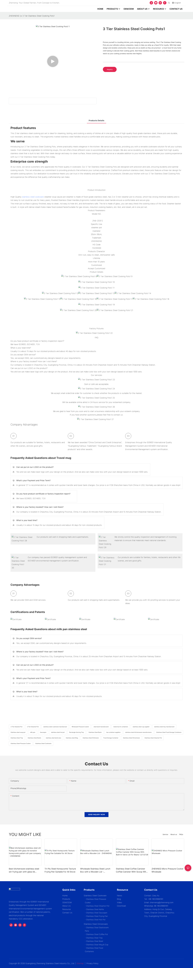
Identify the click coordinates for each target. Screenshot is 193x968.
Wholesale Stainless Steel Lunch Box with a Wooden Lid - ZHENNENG (95, 870)
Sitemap (80, 963)
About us (173, 834)
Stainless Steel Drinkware (91, 738)
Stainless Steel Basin (95, 732)
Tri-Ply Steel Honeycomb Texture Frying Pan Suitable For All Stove (60, 870)
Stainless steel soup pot (18, 732)
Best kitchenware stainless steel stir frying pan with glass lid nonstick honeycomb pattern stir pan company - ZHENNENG (24, 870)
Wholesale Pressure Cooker (80, 727)
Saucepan (43, 732)
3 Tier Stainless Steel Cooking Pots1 (38, 16)
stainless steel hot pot (58, 732)
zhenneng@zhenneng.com (161, 902)
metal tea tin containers (120, 727)
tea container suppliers (113, 732)
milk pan (32, 732)
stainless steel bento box (53, 738)
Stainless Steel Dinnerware (131, 738)
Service (165, 834)
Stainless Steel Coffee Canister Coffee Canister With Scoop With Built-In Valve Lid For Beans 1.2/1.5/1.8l (131, 870)
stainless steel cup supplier (141, 727)
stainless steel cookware (33, 197)
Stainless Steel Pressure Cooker (21, 743)
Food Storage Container (110, 738)
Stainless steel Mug (72, 738)
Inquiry (110, 69)
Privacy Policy (92, 963)
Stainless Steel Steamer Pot (153, 738)
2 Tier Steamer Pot (33, 727)
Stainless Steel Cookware (43, 743)
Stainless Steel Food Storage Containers (168, 732)
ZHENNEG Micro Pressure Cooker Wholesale (167, 870)
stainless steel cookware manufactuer (55, 727)
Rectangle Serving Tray (76, 732)
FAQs (181, 834)
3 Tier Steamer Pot (16, 727)
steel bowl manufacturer (101, 727)
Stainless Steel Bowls (34, 738)
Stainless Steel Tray (17, 738)
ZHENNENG (14, 16)
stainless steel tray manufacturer (164, 727)
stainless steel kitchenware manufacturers (138, 732)
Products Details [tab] (96, 120)
